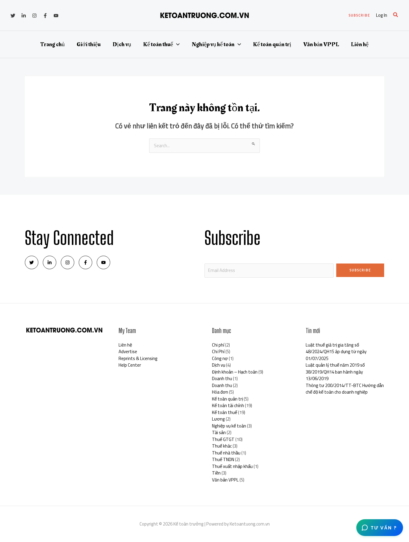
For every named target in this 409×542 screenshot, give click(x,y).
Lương (218, 419)
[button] (359, 15)
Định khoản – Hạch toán (234, 372)
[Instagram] (34, 15)
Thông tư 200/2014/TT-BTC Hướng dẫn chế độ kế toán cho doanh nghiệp (345, 389)
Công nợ (220, 358)
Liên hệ (360, 44)
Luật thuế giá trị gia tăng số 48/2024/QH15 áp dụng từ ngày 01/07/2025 (336, 352)
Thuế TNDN (223, 459)
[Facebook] (45, 15)
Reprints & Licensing (138, 358)
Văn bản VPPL (321, 44)
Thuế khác (222, 446)
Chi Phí (218, 351)
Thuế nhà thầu (226, 452)
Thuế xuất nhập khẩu (232, 466)
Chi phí (218, 345)
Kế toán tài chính (228, 405)
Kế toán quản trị (272, 44)
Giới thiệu (89, 44)
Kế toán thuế (158, 44)
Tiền (216, 473)
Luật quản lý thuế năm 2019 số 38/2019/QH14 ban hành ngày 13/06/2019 (335, 372)
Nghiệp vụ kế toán (213, 44)
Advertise (128, 351)
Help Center (130, 365)
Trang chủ (52, 44)
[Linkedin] (23, 15)
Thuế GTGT (223, 439)
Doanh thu (222, 378)
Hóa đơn (220, 392)
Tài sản (219, 432)
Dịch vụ (122, 44)
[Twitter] (12, 15)
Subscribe (360, 270)
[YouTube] (56, 15)
